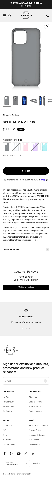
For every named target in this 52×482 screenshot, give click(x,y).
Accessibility (34, 444)
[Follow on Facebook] (5, 453)
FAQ (4, 430)
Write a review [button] (26, 287)
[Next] (48, 4)
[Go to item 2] (15, 101)
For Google (7, 411)
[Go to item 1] (7, 101)
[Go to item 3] (24, 101)
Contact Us (7, 425)
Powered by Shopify (23, 474)
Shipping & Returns (37, 435)
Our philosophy (35, 402)
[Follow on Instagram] (12, 453)
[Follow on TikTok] (26, 453)
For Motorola (8, 407)
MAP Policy (34, 440)
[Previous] (3, 4)
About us (33, 397)
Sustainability (35, 407)
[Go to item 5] (42, 101)
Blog (5, 435)
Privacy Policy (35, 430)
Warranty (7, 440)
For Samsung (8, 402)
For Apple (7, 397)
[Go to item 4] (33, 101)
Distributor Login (10, 444)
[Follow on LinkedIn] (33, 453)
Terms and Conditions (38, 425)
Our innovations (36, 411)
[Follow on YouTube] (19, 453)
